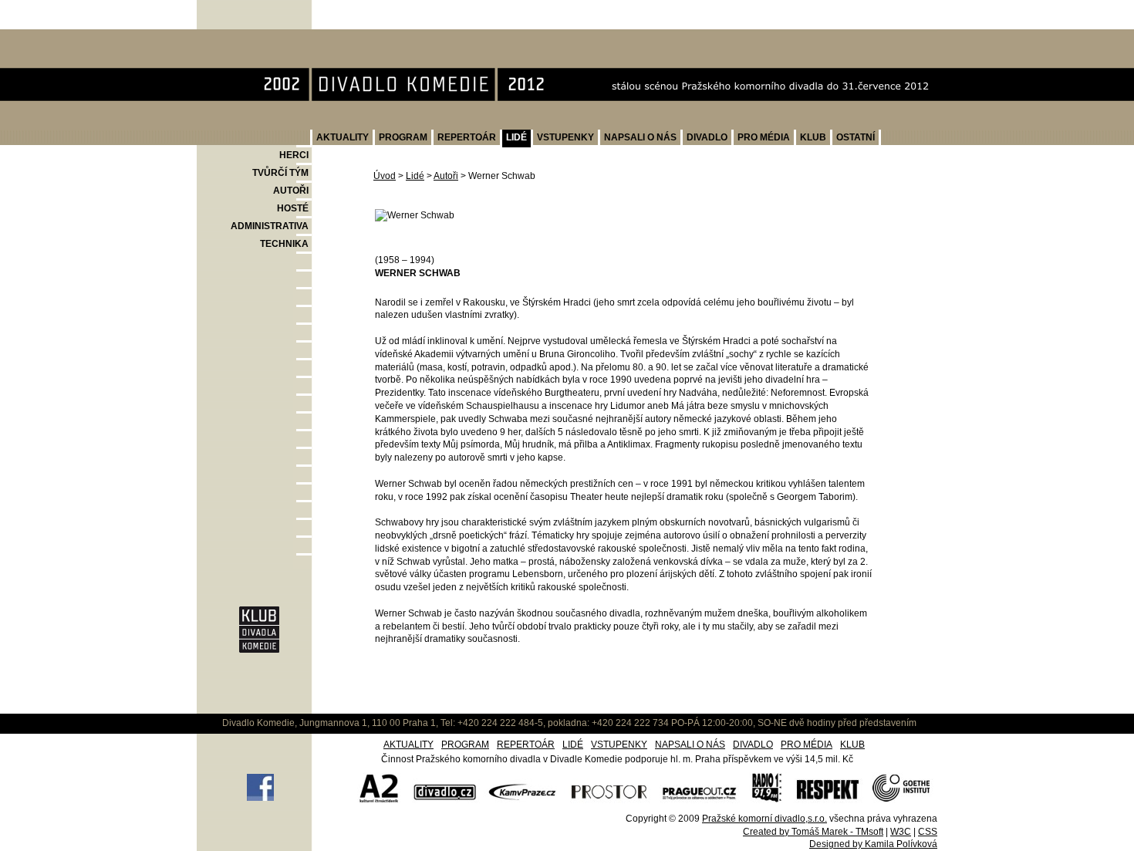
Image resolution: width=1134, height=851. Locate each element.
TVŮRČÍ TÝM (280, 172)
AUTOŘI (291, 190)
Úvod (384, 176)
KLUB (813, 137)
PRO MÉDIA (763, 137)
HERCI (294, 155)
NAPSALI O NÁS (640, 137)
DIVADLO (707, 137)
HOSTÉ (293, 208)
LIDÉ (516, 137)
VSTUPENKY (565, 137)
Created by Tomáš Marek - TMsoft (813, 831)
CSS (927, 831)
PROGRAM (403, 137)
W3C (900, 831)
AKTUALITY (342, 137)
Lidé (415, 176)
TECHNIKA (284, 243)
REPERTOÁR (466, 137)
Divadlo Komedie (247, 37)
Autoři (446, 176)
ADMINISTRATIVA (270, 226)
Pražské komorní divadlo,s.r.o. (764, 818)
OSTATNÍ (855, 137)
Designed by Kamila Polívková (873, 844)
